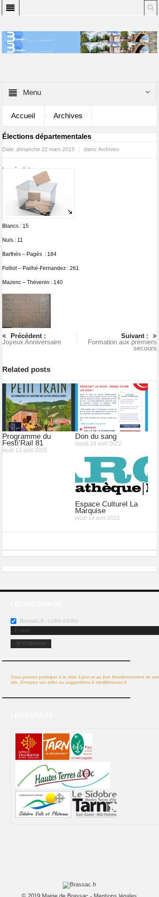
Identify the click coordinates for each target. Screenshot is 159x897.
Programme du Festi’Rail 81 (26, 439)
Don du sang (96, 436)
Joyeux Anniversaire (31, 339)
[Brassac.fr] (80, 47)
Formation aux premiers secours (122, 342)
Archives (68, 116)
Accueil (23, 116)
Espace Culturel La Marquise (106, 507)
